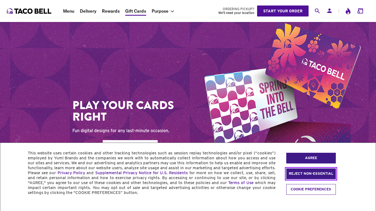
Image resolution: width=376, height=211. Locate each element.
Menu (68, 11)
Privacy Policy (71, 172)
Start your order (283, 11)
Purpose (160, 11)
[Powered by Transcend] (9, 205)
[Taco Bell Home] (30, 11)
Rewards (111, 11)
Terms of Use (240, 182)
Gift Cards (135, 11)
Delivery (88, 11)
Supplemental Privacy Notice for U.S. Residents (141, 172)
